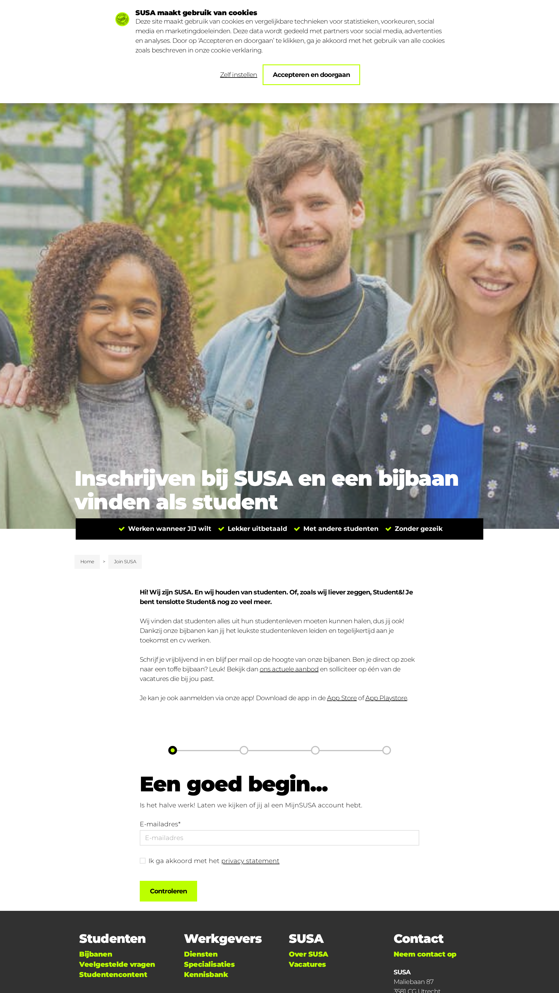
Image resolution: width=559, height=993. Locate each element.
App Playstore (386, 698)
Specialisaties (209, 964)
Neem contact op (425, 954)
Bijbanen (95, 954)
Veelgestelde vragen (117, 964)
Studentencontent (113, 974)
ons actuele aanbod (289, 669)
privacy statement (250, 861)
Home (87, 561)
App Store (342, 698)
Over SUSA (308, 954)
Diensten (200, 954)
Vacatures (307, 964)
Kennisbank (206, 974)
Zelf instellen (238, 75)
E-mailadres (160, 824)
